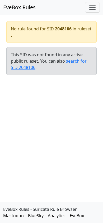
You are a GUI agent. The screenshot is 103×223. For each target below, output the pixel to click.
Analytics (56, 216)
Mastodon (13, 216)
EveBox (77, 216)
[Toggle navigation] (92, 7)
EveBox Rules (19, 7)
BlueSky (36, 216)
